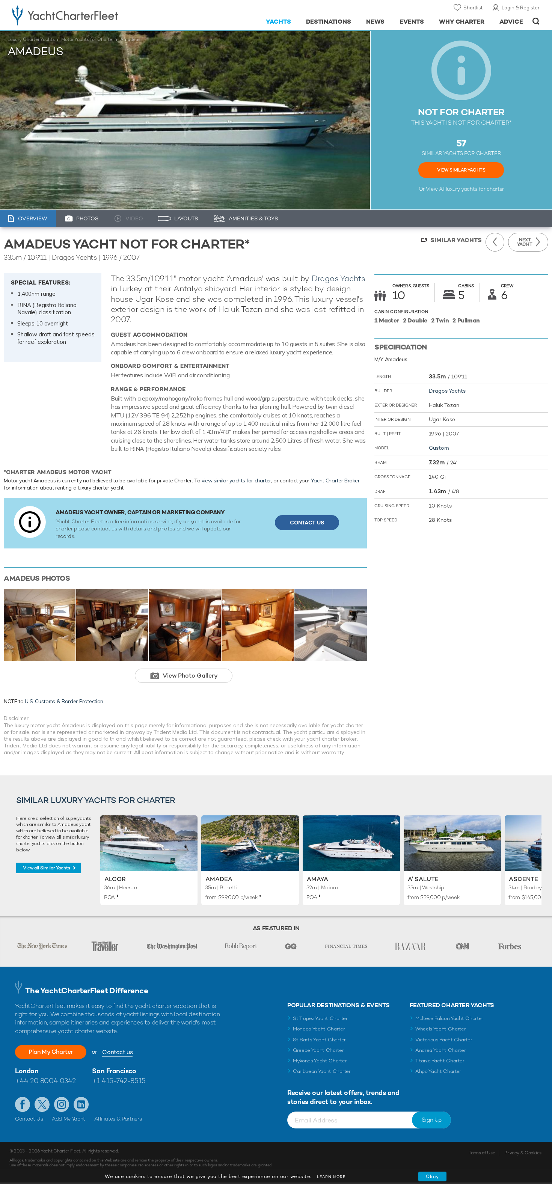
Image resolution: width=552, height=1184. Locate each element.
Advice (511, 22)
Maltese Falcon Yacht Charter (449, 1018)
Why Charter (462, 22)
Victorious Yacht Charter (443, 1039)
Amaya (317, 879)
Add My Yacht (68, 1118)
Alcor (115, 879)
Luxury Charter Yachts (31, 39)
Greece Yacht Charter (318, 1050)
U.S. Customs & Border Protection (64, 701)
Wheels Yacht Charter (440, 1029)
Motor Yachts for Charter (87, 39)
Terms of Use (482, 1153)
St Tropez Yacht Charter (320, 1018)
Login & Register (521, 8)
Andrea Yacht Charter (440, 1050)
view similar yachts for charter (236, 480)
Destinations (328, 22)
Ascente (523, 879)
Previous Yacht (495, 242)
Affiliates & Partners (118, 1118)
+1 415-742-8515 (118, 1080)
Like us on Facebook (22, 1104)
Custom (439, 447)
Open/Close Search (536, 21)
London (26, 1071)
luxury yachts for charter (475, 188)
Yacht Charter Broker (335, 480)
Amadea (218, 879)
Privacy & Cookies (522, 1153)
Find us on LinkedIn (81, 1104)
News (375, 22)
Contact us (117, 1052)
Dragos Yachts (338, 278)
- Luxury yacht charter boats (88, 15)
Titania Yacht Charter (439, 1060)
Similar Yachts (456, 240)
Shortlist (473, 8)
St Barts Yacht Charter (319, 1039)
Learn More (331, 1176)
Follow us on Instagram (61, 1104)
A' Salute (423, 879)
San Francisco (114, 1071)
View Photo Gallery (190, 675)
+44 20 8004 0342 (45, 1080)
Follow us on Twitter (42, 1104)
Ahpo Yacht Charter (438, 1071)
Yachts (278, 22)
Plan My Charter (51, 1052)
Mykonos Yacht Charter (320, 1060)
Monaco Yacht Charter (319, 1029)
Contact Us (307, 522)
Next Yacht (524, 242)
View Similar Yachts (461, 170)
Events (412, 22)
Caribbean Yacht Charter (322, 1071)
